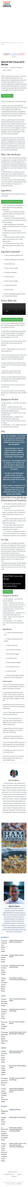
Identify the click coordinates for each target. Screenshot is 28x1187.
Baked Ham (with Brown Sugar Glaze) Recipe (16, 1051)
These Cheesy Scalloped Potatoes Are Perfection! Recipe (16, 1090)
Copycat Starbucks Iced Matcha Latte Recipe (16, 941)
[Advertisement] (14, 23)
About (19, 1174)
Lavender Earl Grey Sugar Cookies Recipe (16, 966)
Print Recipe (7, 592)
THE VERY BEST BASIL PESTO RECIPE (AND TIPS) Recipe (17, 1033)
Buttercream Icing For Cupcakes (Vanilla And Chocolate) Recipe (15, 1129)
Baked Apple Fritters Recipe (17, 1117)
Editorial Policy (9, 1174)
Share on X (7, 54)
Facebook (15, 54)
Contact (14, 1176)
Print (15, 56)
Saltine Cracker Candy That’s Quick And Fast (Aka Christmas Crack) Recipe (17, 1145)
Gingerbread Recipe (15, 1109)
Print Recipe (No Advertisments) (12, 201)
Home (2, 42)
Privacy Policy (13, 1172)
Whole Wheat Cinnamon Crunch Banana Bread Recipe (17, 978)
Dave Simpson (8, 70)
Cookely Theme (11, 1183)
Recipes (7, 42)
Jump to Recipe (7, 96)
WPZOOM (19, 1183)
